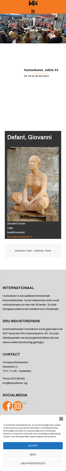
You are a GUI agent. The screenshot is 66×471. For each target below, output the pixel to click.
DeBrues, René (42, 250)
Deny (33, 454)
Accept (33, 445)
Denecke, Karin (23, 250)
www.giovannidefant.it (20, 236)
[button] (61, 418)
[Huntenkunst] (33, 3)
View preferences (33, 463)
